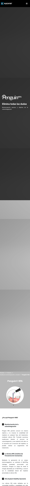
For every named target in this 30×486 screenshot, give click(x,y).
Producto (8, 372)
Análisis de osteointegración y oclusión (10, 374)
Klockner (2, 372)
